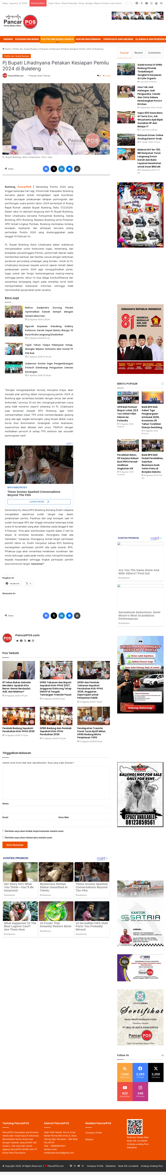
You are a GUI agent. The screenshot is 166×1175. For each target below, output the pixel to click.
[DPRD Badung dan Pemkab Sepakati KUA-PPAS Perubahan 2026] (56, 716)
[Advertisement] (140, 276)
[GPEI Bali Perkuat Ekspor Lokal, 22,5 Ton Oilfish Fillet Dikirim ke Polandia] (128, 397)
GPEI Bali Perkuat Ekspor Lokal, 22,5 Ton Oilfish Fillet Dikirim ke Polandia (127, 413)
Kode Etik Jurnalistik (137, 1140)
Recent (139, 52)
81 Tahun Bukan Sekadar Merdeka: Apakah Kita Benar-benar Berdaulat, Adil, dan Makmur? (16, 687)
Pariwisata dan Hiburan (118, 39)
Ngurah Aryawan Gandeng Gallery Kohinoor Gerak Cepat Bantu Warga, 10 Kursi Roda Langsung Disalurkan (49, 330)
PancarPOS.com (16, 75)
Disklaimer (132, 1147)
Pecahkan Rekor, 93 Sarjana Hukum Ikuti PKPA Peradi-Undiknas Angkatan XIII (128, 461)
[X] (25, 641)
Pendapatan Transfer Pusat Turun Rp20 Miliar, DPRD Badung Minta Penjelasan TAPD (91, 733)
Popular (124, 52)
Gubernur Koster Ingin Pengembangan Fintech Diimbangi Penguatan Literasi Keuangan (92, 3)
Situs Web (63, 817)
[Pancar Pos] (20, 21)
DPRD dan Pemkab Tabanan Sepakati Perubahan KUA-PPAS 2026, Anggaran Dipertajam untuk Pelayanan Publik (90, 690)
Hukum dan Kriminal (88, 39)
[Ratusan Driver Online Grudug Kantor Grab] (126, 140)
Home (7, 49)
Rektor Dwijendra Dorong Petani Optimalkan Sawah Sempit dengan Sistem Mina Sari (49, 312)
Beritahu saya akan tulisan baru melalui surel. (29, 837)
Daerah (8, 39)
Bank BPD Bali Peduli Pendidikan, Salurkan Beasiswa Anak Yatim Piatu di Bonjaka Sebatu (152, 463)
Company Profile (93, 1132)
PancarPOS (24, 186)
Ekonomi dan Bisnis (27, 39)
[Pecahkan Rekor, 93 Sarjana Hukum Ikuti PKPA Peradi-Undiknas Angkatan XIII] (128, 445)
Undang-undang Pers (138, 1144)
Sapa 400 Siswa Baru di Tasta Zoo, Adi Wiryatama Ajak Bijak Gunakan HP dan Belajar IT (150, 119)
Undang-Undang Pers (152, 1166)
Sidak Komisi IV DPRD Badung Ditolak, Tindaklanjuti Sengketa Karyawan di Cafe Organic (149, 71)
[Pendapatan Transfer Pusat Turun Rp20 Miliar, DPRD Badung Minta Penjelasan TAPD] (93, 716)
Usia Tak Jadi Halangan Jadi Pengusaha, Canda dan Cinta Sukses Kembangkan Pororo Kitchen (149, 96)
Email (5, 817)
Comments (154, 52)
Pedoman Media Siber (138, 1137)
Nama (5, 803)
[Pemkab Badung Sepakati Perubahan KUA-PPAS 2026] (18, 716)
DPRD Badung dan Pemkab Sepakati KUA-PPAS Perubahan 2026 (55, 731)
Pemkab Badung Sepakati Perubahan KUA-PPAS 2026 (18, 730)
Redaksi (89, 1139)
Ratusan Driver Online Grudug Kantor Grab (150, 137)
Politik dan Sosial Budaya (57, 39)
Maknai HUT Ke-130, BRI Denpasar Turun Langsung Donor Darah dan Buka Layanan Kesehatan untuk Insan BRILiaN (149, 158)
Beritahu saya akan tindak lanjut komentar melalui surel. (34, 831)
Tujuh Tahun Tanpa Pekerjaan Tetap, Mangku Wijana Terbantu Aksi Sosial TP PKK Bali (49, 349)
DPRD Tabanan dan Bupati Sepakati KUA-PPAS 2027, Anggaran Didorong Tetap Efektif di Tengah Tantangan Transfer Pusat (55, 688)
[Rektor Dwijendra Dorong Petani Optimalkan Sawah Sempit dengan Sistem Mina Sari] (14, 312)
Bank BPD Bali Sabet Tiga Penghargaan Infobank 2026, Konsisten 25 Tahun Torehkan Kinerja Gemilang (152, 417)
